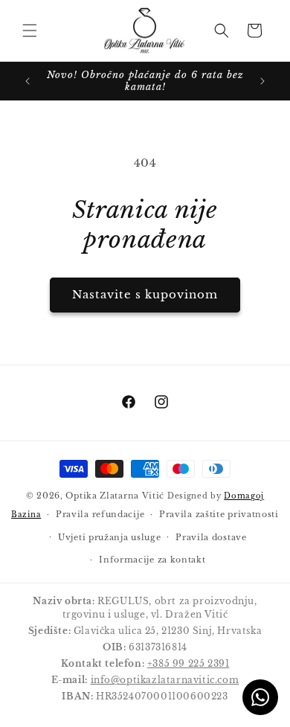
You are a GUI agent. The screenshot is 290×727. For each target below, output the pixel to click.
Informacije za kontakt (152, 559)
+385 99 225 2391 (188, 663)
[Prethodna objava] (27, 81)
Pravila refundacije (100, 514)
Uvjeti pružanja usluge (109, 537)
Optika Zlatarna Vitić (114, 495)
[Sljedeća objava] (262, 81)
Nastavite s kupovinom (145, 294)
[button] (29, 30)
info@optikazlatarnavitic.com (165, 679)
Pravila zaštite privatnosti (219, 514)
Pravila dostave (211, 537)
